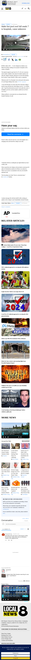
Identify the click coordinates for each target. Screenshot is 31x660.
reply (6, 540)
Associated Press (6, 54)
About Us (9, 622)
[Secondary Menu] (3, 8)
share (24, 540)
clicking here (6, 509)
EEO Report (4, 621)
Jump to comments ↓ (6, 206)
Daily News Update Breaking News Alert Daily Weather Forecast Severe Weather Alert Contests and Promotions (7, 637)
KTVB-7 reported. (22, 81)
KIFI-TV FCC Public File (18, 622)
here (4, 513)
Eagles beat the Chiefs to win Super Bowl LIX (12, 291)
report (27, 540)
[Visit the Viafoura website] (26, 580)
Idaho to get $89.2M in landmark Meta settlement (13, 338)
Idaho (12, 203)
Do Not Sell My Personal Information (10, 626)
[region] (15, 550)
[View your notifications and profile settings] (28, 529)
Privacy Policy (18, 621)
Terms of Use (11, 621)
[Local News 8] (10, 8)
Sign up (27, 518)
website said (5, 176)
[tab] (6, 529)
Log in (23, 518)
